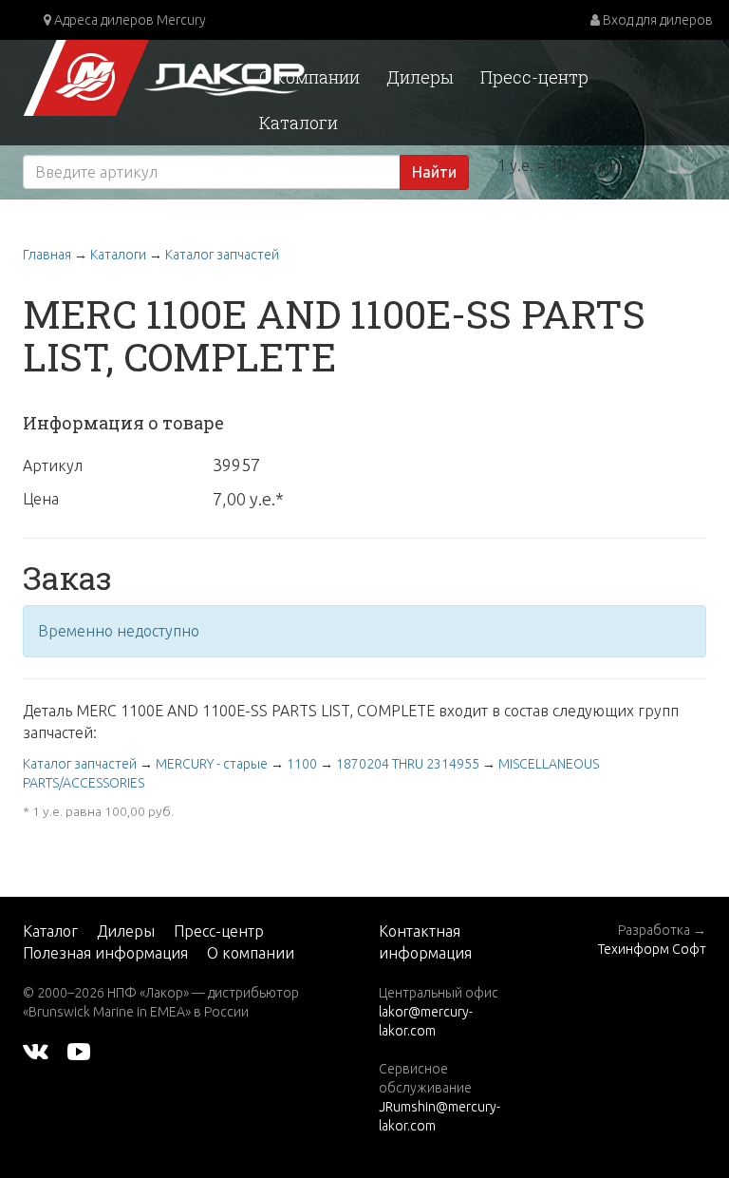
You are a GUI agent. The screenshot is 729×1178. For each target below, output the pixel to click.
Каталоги (298, 122)
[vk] (35, 1049)
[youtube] (78, 1049)
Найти (434, 171)
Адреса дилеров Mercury (128, 20)
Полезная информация (105, 952)
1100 (302, 763)
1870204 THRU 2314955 (407, 763)
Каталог (50, 931)
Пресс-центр (534, 77)
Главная (47, 254)
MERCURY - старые (212, 763)
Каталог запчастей (222, 254)
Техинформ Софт (652, 949)
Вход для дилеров (656, 20)
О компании (309, 77)
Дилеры (420, 77)
